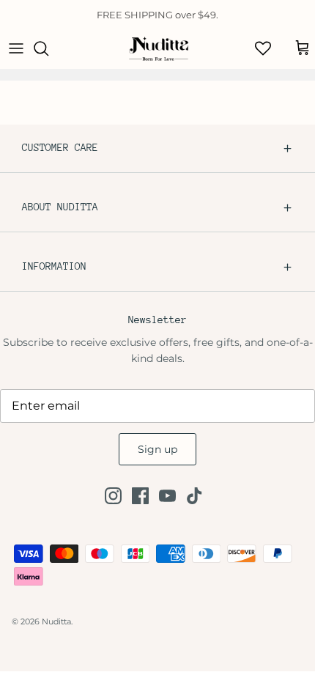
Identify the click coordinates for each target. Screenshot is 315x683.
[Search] (48, 48)
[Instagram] (113, 495)
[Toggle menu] (16, 48)
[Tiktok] (194, 495)
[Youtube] (167, 495)
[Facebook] (140, 495)
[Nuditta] (158, 48)
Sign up (157, 449)
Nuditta (56, 621)
